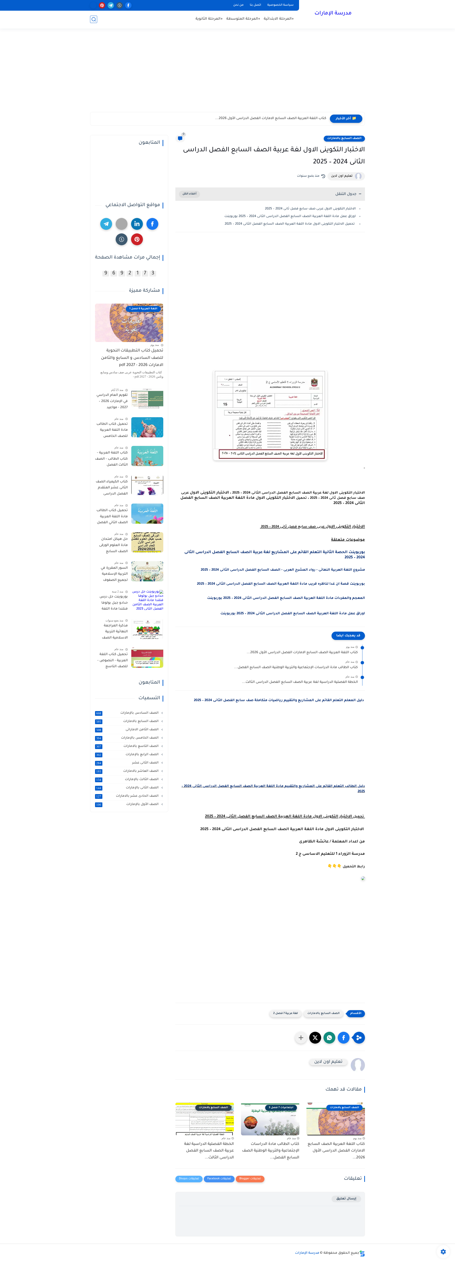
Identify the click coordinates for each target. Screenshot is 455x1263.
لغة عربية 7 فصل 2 (285, 1013)
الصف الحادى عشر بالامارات (127, 796)
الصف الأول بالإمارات (127, 804)
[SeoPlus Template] (362, 1253)
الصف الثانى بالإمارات (127, 788)
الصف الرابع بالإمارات (127, 755)
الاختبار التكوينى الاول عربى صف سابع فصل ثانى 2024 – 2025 (310, 209)
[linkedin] (137, 224)
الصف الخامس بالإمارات (127, 738)
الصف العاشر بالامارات (127, 771)
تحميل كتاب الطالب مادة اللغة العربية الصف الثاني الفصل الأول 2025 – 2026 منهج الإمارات (112, 517)
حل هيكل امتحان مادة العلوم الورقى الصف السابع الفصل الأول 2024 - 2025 (112, 546)
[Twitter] (121, 224)
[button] (344, 1038)
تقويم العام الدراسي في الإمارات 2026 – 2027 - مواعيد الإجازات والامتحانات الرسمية (112, 402)
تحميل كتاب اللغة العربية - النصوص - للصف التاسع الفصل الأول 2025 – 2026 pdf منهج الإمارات (112, 661)
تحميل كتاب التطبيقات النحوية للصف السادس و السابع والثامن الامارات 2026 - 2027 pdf (132, 358)
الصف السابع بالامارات (344, 138)
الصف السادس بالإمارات (127, 713)
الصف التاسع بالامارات (127, 746)
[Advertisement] (227, 75)
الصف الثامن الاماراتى (127, 730)
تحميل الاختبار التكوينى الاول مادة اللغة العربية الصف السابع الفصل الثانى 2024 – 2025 (290, 224)
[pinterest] (102, 5)
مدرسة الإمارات (333, 14)
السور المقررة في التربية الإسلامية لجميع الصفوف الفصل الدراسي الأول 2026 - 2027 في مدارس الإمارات (111, 575)
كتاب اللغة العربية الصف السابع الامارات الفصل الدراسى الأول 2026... (270, 118)
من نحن (238, 5)
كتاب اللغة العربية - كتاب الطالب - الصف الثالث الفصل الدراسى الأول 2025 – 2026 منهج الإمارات (111, 460)
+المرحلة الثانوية (209, 19)
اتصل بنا (255, 5)
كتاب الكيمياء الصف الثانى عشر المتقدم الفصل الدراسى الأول (112, 489)
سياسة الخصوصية (280, 5)
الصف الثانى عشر (127, 763)
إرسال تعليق (346, 1199)
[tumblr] (119, 5)
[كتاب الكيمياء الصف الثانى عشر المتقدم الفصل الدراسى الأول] (147, 485)
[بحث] (93, 19)
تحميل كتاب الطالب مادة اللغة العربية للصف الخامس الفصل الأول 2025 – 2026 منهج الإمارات (112, 431)
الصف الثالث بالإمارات (127, 780)
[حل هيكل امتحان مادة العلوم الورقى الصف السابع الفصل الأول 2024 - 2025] (147, 542)
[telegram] (111, 5)
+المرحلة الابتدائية (279, 19)
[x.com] (93, 5)
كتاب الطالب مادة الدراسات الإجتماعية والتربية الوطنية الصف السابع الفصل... (296, 668)
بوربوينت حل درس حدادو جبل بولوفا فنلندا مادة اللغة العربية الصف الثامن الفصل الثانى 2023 (112, 604)
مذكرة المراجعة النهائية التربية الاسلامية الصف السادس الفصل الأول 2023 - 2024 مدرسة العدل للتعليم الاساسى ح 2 (112, 633)
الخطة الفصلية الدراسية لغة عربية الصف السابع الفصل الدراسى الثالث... (300, 682)
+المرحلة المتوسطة (243, 19)
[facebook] (128, 5)
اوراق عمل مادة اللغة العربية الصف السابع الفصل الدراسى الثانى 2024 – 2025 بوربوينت (290, 216)
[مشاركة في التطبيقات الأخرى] (301, 1038)
